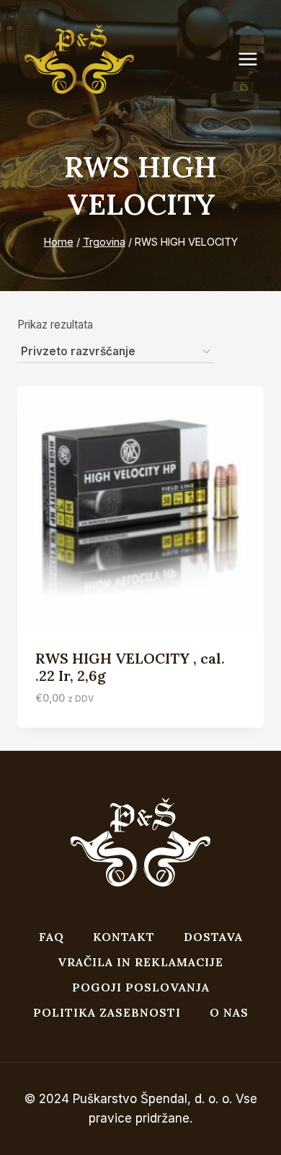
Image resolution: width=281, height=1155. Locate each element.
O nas (229, 1012)
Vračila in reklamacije (140, 962)
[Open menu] (255, 59)
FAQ (51, 936)
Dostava (213, 936)
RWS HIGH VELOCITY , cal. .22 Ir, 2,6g (130, 666)
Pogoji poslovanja (141, 987)
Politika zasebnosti (107, 1012)
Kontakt (124, 936)
